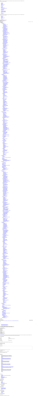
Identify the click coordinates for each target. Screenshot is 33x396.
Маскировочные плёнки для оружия (6, 181)
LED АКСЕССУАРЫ (5, 129)
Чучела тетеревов (4, 25)
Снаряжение (3, 93)
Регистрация (2, 5)
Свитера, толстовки (4, 166)
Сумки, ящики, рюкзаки (5, 96)
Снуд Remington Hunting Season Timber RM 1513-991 (5, 358)
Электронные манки (5, 28)
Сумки (3, 285)
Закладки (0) (2, 16)
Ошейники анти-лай (5, 65)
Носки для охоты (3, 312)
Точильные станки (5, 119)
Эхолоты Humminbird (5, 81)
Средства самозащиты (5, 72)
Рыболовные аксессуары (4, 256)
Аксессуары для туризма (5, 297)
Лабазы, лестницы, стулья (5, 31)
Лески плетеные (4, 235)
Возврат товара (2, 9)
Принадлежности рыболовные (6, 110)
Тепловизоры (4, 53)
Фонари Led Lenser (5, 125)
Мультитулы (4, 117)
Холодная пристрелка (5, 38)
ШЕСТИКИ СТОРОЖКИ (5, 105)
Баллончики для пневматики (5, 206)
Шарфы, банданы (4, 168)
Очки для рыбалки (5, 243)
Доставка (2, 6)
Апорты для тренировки (5, 64)
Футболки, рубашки (4, 163)
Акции (1, 12)
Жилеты (3, 311)
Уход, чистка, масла (5, 35)
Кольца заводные (4, 101)
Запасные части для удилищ (5, 227)
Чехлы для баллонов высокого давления (6, 62)
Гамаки (4, 142)
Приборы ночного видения (5, 51)
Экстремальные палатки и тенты (6, 134)
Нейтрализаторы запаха (5, 34)
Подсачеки (4, 241)
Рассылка (2, 13)
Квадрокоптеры (4, 143)
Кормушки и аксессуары (5, 30)
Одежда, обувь (2, 161)
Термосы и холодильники (5, 270)
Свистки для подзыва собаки (5, 63)
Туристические (4, 133)
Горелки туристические (5, 263)
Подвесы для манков (5, 29)
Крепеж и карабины (5, 150)
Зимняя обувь (4, 162)
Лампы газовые (4, 262)
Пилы (3, 118)
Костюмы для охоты (4, 164)
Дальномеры (4, 49)
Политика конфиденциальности (4, 383)
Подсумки (4, 67)
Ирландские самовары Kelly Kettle (6, 264)
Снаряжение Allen (4, 195)
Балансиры (4, 90)
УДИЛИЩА (3, 222)
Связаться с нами (2, 377)
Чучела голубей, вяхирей (5, 172)
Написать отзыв (3, 333)
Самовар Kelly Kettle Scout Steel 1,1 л (15, 320)
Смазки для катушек (5, 84)
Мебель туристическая (4, 140)
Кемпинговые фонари (5, 127)
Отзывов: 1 (1, 333)
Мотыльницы (4, 257)
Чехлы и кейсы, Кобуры (5, 36)
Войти (1, 18)
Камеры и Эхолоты (4, 80)
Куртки (4, 152)
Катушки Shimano (4, 85)
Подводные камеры (5, 228)
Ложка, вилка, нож (5, 269)
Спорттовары (2, 155)
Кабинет (2, 3)
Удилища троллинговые (5, 78)
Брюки (3, 299)
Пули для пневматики (5, 59)
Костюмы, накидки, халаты (5, 180)
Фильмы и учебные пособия (5, 73)
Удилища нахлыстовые (5, 77)
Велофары (4, 156)
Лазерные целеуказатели (5, 52)
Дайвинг (3, 304)
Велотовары (3, 303)
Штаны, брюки (3, 169)
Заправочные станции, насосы (6, 208)
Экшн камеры (4, 221)
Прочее (3, 69)
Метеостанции (4, 193)
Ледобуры (4, 242)
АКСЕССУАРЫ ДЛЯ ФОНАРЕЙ (6, 277)
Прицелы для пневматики (5, 207)
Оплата (2, 7)
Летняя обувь (4, 310)
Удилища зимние (4, 79)
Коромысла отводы (5, 102)
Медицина (4, 216)
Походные (4, 139)
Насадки (4, 107)
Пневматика (3, 58)
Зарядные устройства (5, 276)
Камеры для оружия (5, 188)
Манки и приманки (4, 27)
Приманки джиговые (5, 91)
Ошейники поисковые (5, 213)
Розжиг (4, 113)
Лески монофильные (5, 234)
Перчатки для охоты (4, 165)
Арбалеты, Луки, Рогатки (5, 70)
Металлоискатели (4, 145)
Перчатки (4, 154)
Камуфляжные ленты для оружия (6, 32)
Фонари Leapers (4, 57)
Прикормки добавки (5, 255)
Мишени (4, 60)
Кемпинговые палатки (5, 131)
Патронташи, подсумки (5, 194)
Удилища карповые (5, 76)
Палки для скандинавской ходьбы (6, 160)
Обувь (3, 153)
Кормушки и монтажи (5, 249)
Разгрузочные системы (5, 215)
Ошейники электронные (5, 66)
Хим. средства (4, 44)
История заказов (2, 391)
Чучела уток (4, 24)
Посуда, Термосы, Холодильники (5, 120)
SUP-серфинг (3, 306)
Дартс (2, 305)
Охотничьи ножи (4, 46)
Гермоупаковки (4, 284)
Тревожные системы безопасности (6, 220)
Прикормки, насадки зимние (5, 108)
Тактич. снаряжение (4, 214)
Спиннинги (4, 75)
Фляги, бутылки (4, 123)
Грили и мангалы (4, 116)
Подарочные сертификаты (3, 11)
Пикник (4, 122)
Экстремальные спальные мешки (6, 283)
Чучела (3, 23)
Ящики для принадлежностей (6, 192)
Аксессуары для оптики (5, 200)
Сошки (4, 185)
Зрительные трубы (5, 50)
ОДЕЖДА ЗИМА (4, 236)
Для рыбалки (2, 74)
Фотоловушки (4, 199)
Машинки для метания (5, 41)
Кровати (4, 289)
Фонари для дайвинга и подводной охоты (7, 157)
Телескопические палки (4, 159)
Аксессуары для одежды (4, 317)
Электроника (3, 290)
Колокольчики (4, 248)
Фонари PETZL (4, 126)
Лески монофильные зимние (5, 87)
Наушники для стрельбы (5, 187)
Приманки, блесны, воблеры (4, 89)
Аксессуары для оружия (5, 186)
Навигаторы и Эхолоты (5, 291)
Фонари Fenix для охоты (5, 202)
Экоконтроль (4, 292)
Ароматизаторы (4, 106)
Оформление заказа (3, 4)
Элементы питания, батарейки (6, 128)
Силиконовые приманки (5, 92)
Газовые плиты (4, 112)
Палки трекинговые (5, 298)
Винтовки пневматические (5, 209)
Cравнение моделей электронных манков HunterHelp (6, 375)
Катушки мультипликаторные (6, 82)
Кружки (4, 94)
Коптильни (4, 114)
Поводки (4, 103)
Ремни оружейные (5, 37)
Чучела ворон (4, 173)
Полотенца (4, 149)
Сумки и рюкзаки (3, 136)
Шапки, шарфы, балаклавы (4, 167)
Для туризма (2, 111)
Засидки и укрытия (5, 179)
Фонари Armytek (4, 124)
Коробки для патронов (5, 43)
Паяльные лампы (4, 115)
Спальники (3, 282)
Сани (3, 97)
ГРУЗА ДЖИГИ (4, 99)
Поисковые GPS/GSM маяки (5, 146)
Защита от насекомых (5, 45)
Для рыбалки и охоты (5, 132)
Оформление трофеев (5, 71)
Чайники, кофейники (5, 271)
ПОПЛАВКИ (4, 104)
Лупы (3, 201)
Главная (2, 2)
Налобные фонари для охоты (5, 56)
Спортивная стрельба (4, 39)
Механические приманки (5, 174)
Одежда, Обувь (3, 88)
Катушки (3, 229)
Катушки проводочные (5, 83)
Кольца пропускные (5, 109)
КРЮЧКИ (4, 250)
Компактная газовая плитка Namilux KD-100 (5, 361)
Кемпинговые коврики (5, 138)
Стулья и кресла (4, 141)
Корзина (2, 17)
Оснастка (3, 98)
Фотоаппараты (4, 147)
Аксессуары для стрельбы (5, 42)
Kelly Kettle (4, 328)
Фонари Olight (4, 55)
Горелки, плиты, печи (10, 320)
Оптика (3, 48)
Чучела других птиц (5, 26)
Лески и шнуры (3, 86)
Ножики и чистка (4, 95)
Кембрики (4, 100)
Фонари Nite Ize (4, 278)
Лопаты (4, 296)
